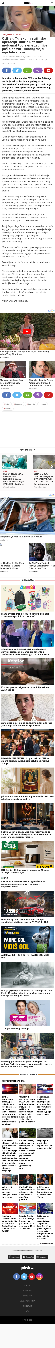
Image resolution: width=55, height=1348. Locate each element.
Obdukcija (18, 404)
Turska (43, 404)
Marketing (27, 1291)
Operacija (31, 404)
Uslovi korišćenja (27, 1301)
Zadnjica (7, 409)
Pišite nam (27, 1306)
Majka (6, 404)
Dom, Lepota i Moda (11, 34)
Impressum (27, 1296)
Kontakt (27, 1286)
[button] (3, 466)
